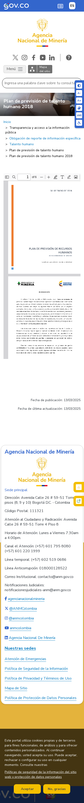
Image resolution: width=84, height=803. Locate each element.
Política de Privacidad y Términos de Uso (38, 678)
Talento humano (21, 144)
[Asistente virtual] (79, 501)
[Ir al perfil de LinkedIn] (52, 57)
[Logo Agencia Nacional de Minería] (42, 471)
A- (79, 93)
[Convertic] (79, 115)
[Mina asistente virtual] (79, 487)
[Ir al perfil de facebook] (33, 57)
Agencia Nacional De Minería (32, 637)
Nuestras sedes (20, 648)
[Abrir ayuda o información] (69, 57)
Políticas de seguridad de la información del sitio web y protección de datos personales (41, 774)
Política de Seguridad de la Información (36, 668)
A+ (79, 100)
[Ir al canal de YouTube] (43, 57)
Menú (12, 68)
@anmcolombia (21, 618)
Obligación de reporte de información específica (44, 138)
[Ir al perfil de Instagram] (24, 57)
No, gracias (57, 789)
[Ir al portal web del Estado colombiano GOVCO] (16, 6)
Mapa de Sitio (16, 688)
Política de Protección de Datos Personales (41, 697)
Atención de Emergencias (25, 658)
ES (72, 5)
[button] (60, 6)
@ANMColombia (23, 608)
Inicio (7, 122)
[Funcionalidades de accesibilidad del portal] (79, 123)
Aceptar (27, 789)
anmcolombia (20, 628)
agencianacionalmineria (26, 598)
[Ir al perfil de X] (15, 57)
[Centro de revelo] (79, 108)
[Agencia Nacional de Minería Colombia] (42, 32)
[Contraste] (79, 86)
